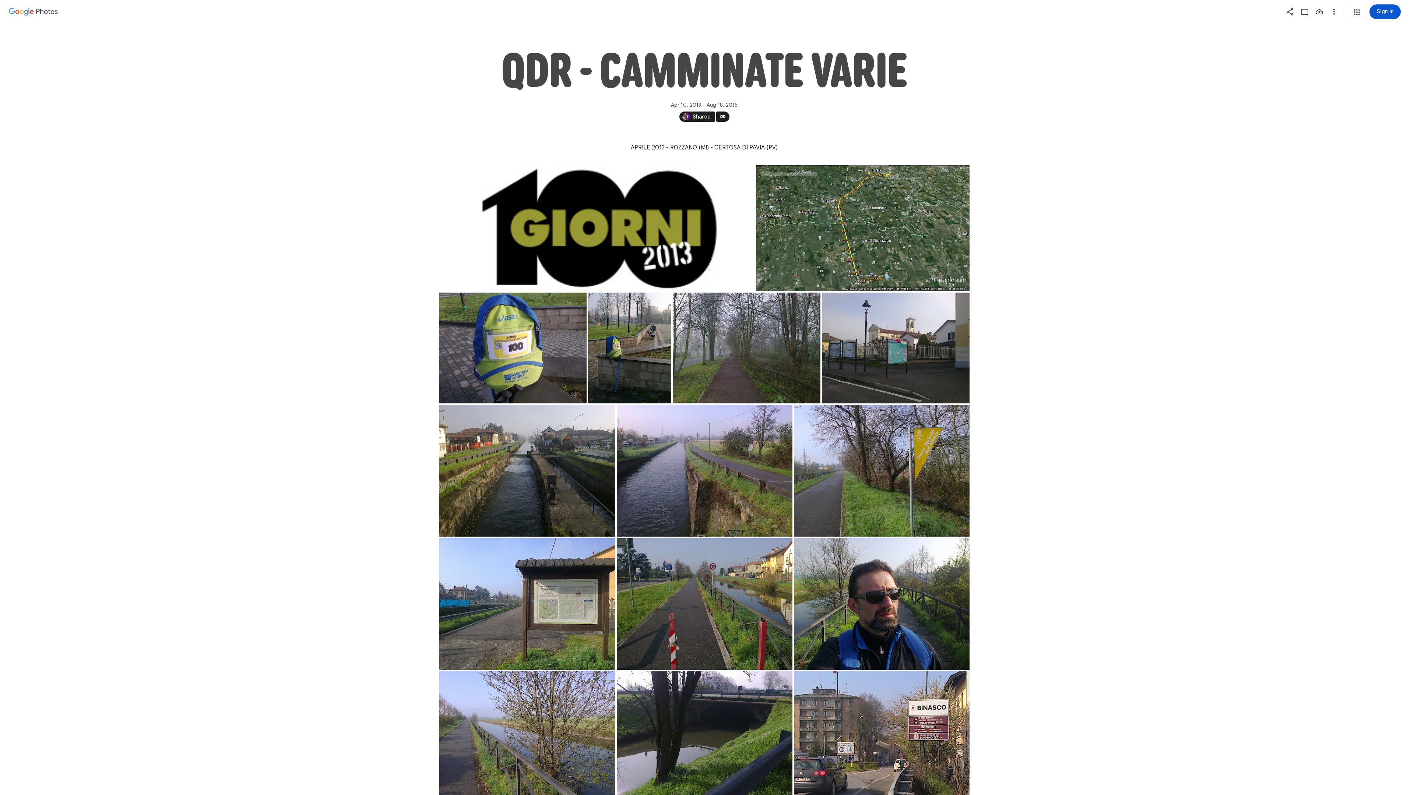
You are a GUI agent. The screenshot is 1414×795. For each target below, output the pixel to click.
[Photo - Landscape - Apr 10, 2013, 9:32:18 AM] (527, 604)
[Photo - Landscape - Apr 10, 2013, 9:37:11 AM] (882, 604)
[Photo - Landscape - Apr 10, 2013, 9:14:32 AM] (527, 471)
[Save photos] (1319, 11)
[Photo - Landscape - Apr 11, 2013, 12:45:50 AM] (863, 228)
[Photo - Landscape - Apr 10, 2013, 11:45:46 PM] (597, 228)
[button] (1357, 12)
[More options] (1334, 11)
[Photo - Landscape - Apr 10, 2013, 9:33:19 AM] (704, 604)
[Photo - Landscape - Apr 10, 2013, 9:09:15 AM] (896, 348)
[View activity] (1304, 11)
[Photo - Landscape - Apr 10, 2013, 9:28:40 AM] (882, 471)
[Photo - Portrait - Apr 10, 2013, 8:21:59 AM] (629, 348)
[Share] (1290, 11)
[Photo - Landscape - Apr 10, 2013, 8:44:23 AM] (746, 348)
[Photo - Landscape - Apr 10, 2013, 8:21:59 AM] (513, 348)
